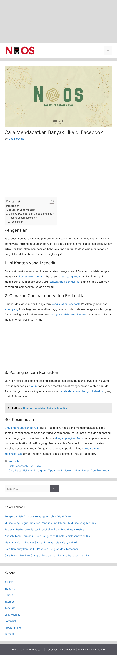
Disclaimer (51, 649)
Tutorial (9, 634)
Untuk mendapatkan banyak (22, 427)
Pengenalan (12, 205)
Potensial (10, 621)
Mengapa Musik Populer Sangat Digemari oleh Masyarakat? (41, 542)
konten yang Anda (69, 276)
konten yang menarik (32, 276)
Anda (34, 386)
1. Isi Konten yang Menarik (20, 209)
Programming (13, 627)
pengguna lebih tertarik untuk (68, 314)
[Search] (54, 489)
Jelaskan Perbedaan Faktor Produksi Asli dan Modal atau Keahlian (45, 529)
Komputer (14, 461)
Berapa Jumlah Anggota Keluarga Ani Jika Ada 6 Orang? (39, 516)
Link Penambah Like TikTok (25, 466)
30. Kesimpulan (14, 221)
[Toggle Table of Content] (50, 201)
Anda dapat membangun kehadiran (83, 391)
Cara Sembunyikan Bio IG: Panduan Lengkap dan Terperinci (41, 549)
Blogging (10, 588)
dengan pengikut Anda (69, 438)
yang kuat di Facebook (66, 304)
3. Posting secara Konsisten (21, 217)
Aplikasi (9, 582)
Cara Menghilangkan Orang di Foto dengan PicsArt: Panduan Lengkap (47, 555)
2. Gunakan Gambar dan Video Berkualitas (30, 213)
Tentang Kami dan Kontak (91, 649)
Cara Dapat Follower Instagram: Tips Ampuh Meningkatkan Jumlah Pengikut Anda (59, 470)
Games (9, 595)
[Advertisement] (58, 21)
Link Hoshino (12, 614)
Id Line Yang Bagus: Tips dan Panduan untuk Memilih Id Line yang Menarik (50, 523)
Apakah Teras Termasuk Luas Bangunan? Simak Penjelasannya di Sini (47, 536)
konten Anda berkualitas (64, 281)
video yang (11, 309)
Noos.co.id (37, 649)
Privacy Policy (67, 649)
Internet (9, 601)
